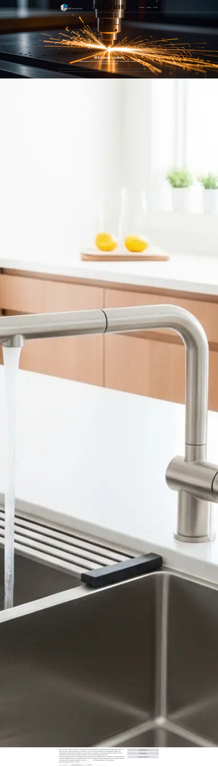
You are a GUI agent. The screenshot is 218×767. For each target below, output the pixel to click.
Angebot (149, 7)
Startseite (141, 7)
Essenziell (64, 765)
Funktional (89, 765)
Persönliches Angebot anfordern (108, 70)
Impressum (90, 760)
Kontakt (156, 7)
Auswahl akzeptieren (143, 756)
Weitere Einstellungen (99, 765)
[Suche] (157, 1)
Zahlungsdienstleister (77, 765)
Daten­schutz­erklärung (86, 762)
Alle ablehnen (143, 753)
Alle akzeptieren (143, 750)
